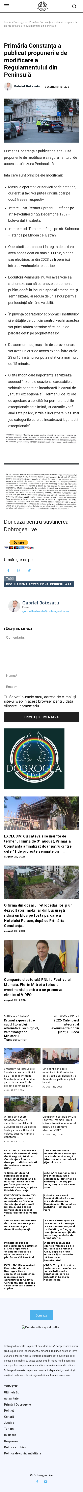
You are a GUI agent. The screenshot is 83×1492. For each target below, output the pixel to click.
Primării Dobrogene (15, 22)
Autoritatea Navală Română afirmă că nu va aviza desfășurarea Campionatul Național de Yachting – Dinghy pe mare (60, 1203)
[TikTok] (29, 570)
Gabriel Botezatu (27, 86)
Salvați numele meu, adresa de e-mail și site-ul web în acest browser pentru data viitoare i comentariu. (40, 701)
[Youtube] (46, 1481)
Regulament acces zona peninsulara (39, 584)
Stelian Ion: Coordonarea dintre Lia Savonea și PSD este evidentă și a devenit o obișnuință (20, 1225)
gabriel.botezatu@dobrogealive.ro (45, 611)
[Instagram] (19, 570)
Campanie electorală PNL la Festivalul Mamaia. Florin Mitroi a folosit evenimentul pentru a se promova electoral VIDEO (59, 1123)
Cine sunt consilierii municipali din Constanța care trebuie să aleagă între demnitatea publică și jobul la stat (59, 1076)
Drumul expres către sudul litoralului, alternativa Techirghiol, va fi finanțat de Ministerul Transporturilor (21, 1030)
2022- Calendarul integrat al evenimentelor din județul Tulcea (65, 1026)
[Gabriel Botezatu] (8, 86)
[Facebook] (8, 570)
